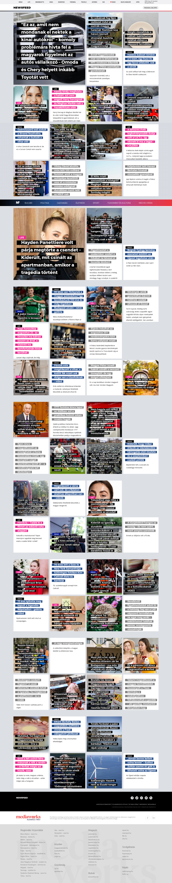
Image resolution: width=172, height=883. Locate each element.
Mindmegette (39, 2)
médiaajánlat (152, 804)
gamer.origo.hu (94, 842)
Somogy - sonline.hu (28, 870)
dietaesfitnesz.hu (94, 856)
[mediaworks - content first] (28, 818)
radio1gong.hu (127, 871)
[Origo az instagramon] (141, 797)
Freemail (73, 2)
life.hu (124, 836)
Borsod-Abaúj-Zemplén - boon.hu (32, 842)
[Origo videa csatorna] (146, 797)
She (103, 2)
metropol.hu (126, 833)
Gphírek (94, 2)
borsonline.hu (93, 877)
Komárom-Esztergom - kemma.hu (33, 865)
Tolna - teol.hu (25, 876)
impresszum (143, 804)
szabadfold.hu (59, 851)
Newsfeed (61, 2)
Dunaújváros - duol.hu (28, 848)
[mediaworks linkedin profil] (153, 817)
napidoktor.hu (93, 848)
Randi (113, 2)
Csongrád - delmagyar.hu (29, 845)
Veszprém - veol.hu (61, 833)
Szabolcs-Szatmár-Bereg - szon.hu (33, 873)
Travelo (83, 2)
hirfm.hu (125, 874)
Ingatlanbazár (126, 2)
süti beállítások (133, 804)
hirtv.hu (57, 853)
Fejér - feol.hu (25, 851)
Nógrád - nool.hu (26, 867)
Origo (20, 2)
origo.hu (57, 856)
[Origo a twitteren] (136, 797)
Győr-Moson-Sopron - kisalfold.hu (33, 853)
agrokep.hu (58, 871)
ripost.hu (125, 830)
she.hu (124, 839)
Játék (137, 2)
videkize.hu (92, 862)
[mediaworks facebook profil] (147, 817)
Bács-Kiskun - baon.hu (28, 834)
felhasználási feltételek (119, 804)
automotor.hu (93, 837)
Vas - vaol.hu (59, 830)
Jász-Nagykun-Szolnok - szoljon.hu (33, 862)
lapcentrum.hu (127, 859)
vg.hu (56, 868)
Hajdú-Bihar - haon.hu (28, 856)
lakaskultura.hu (94, 840)
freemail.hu (126, 851)
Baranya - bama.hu (27, 837)
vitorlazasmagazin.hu (96, 859)
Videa (51, 2)
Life (29, 2)
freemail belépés (150, 8)
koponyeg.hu (127, 853)
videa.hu (125, 856)
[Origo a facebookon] (132, 797)
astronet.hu (92, 834)
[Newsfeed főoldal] (22, 797)
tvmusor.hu (92, 865)
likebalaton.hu (93, 845)
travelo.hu (92, 853)
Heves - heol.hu (26, 859)
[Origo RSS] (150, 797)
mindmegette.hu (94, 851)
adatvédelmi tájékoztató (103, 804)
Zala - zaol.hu (59, 836)
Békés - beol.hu (26, 840)
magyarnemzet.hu (61, 848)
